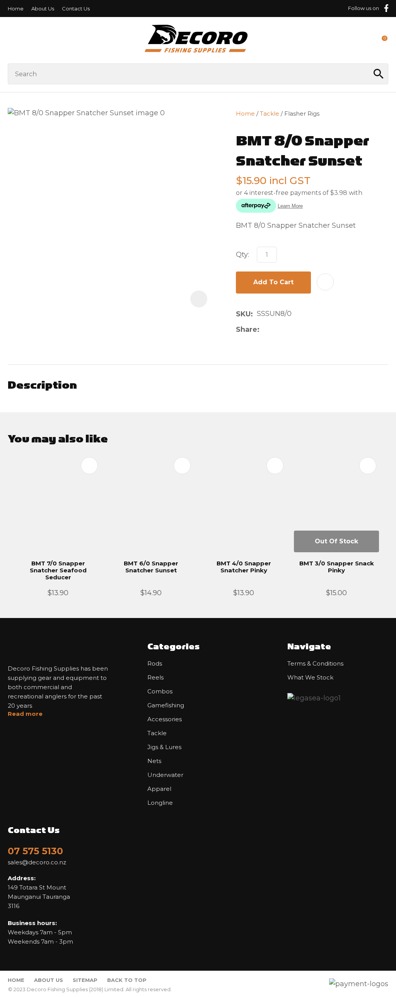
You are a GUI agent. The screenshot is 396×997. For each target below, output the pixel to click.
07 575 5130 (35, 851)
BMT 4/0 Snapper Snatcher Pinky (244, 567)
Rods (154, 663)
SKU (243, 314)
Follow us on (363, 8)
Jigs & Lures (164, 747)
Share (246, 329)
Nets (154, 761)
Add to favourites (89, 465)
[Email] (288, 329)
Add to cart (273, 282)
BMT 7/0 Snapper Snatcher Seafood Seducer (58, 570)
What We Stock (310, 677)
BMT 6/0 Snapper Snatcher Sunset (151, 567)
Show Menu (12, 40)
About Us (42, 8)
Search (379, 73)
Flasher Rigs (301, 113)
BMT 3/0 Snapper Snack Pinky (336, 567)
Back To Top (127, 980)
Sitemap (85, 980)
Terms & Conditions (315, 663)
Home (16, 8)
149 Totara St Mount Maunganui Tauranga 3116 (39, 892)
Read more (25, 713)
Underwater (165, 775)
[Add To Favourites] (325, 281)
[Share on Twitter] (275, 329)
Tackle (269, 113)
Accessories (164, 719)
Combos (159, 691)
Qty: (242, 254)
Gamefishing (165, 705)
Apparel (159, 788)
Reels (155, 677)
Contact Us (76, 8)
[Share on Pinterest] (300, 329)
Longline (160, 802)
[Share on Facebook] (264, 329)
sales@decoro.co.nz (37, 862)
